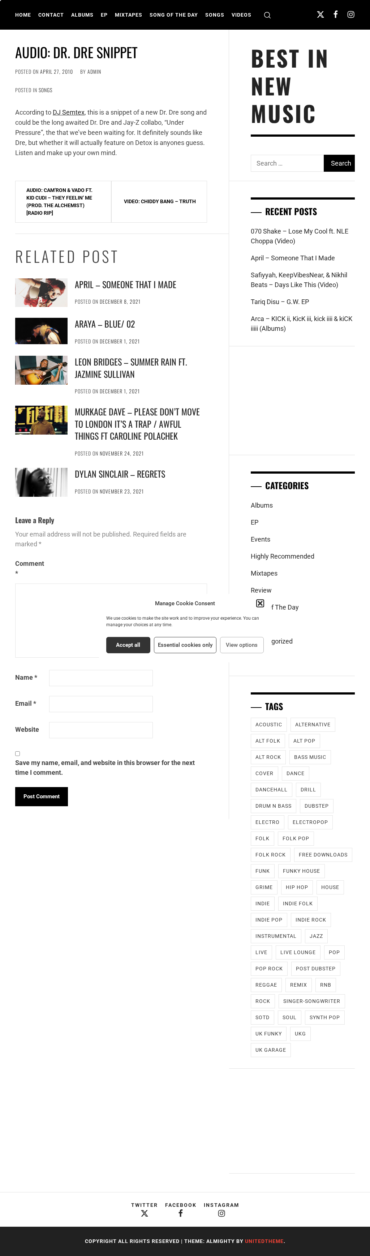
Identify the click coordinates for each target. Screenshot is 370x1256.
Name (26, 677)
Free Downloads (323, 855)
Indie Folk (298, 903)
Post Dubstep (316, 968)
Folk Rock (270, 855)
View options (242, 645)
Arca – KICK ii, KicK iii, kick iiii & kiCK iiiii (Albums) (301, 323)
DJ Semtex (69, 112)
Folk (262, 838)
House (330, 887)
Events (260, 539)
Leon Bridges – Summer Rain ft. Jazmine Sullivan (131, 367)
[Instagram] (351, 14)
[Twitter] (320, 14)
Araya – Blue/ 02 (105, 323)
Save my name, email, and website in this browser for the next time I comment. (105, 767)
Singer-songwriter (311, 1001)
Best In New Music (290, 85)
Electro (267, 822)
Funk (262, 871)
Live (261, 952)
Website (27, 729)
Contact (51, 15)
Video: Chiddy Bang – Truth (160, 201)
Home (23, 15)
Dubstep (317, 806)
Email (25, 703)
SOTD (262, 1017)
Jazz (316, 936)
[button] (260, 603)
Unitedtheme (264, 1241)
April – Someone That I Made (125, 284)
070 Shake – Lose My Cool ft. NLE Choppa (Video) (299, 236)
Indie (262, 903)
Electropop (310, 822)
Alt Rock (268, 757)
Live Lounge (298, 952)
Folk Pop (296, 838)
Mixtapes (128, 15)
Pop (334, 952)
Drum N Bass (273, 806)
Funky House (301, 871)
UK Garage (270, 1050)
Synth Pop (325, 1017)
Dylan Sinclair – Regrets (120, 473)
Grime (264, 887)
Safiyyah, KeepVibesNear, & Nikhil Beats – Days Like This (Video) (299, 280)
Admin (94, 71)
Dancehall (271, 790)
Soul (290, 1017)
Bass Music (310, 757)
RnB (325, 985)
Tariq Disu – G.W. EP (280, 302)
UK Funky (268, 1034)
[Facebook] (336, 14)
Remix (298, 985)
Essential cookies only (185, 645)
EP (104, 15)
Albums (82, 15)
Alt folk (267, 741)
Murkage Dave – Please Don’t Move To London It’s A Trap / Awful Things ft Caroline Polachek (137, 423)
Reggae (266, 985)
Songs (214, 15)
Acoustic (268, 724)
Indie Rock (311, 920)
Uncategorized (272, 641)
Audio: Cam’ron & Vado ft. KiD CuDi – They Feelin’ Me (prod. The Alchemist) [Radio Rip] (59, 201)
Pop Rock (269, 968)
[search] (267, 15)
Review (261, 590)
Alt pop (304, 741)
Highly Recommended (282, 556)
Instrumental (276, 936)
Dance (296, 773)
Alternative (313, 724)
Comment (29, 568)
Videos (241, 15)
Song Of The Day (174, 15)
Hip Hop (297, 887)
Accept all (128, 645)
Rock (262, 1001)
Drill (308, 790)
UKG (300, 1034)
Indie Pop (269, 920)
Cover (264, 773)
